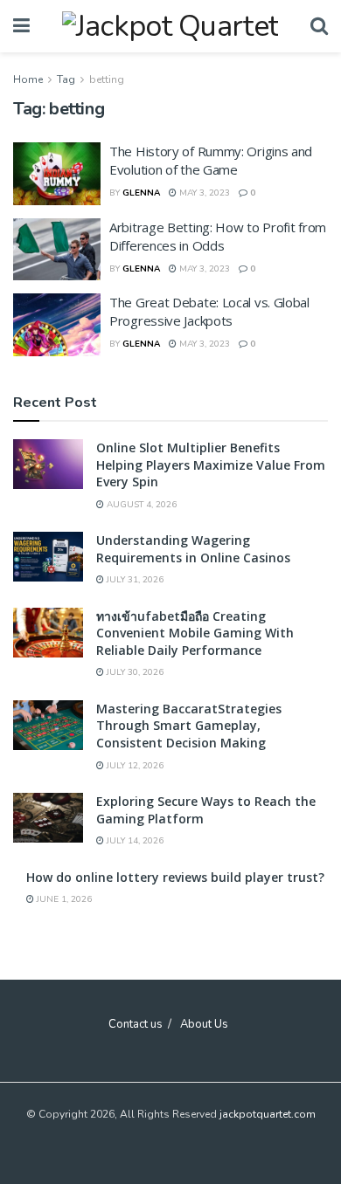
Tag (66, 79)
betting (106, 79)
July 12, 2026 (134, 766)
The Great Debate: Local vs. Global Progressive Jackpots (209, 311)
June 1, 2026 (63, 899)
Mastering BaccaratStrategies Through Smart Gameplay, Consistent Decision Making (189, 725)
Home (28, 79)
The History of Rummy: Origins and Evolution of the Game (210, 160)
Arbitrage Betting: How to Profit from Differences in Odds (217, 236)
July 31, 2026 (134, 580)
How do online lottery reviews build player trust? (175, 877)
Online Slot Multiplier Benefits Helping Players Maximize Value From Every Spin (210, 464)
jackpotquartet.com (267, 1114)
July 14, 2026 (134, 841)
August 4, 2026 (140, 505)
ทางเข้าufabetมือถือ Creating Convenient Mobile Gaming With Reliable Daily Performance (195, 633)
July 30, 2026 (134, 672)
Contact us (135, 1024)
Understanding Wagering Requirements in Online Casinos (193, 549)
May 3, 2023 (203, 193)
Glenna (141, 193)
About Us (204, 1024)
